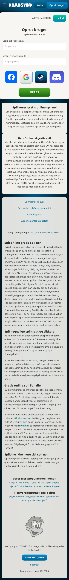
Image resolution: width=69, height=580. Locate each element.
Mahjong (24, 483)
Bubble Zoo (27, 486)
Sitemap (34, 565)
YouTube (34, 233)
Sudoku (39, 486)
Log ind (40, 5)
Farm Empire (52, 483)
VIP (56, 444)
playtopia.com (16, 497)
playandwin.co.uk (35, 497)
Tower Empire (52, 486)
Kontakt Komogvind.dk (34, 557)
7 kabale (13, 483)
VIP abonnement (22, 418)
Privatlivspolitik (35, 215)
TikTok (57, 233)
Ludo (33, 483)
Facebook (45, 233)
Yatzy (41, 483)
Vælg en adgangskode (14, 56)
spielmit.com (52, 497)
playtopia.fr (42, 500)
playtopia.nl (27, 500)
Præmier (24, 426)
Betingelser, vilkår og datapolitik (34, 208)
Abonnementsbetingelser (34, 221)
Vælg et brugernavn (13, 41)
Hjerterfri (14, 486)
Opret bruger (57, 5)
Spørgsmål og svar (34, 202)
